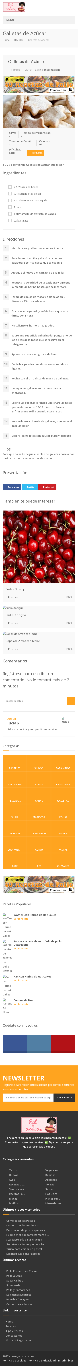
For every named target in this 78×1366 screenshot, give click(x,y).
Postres (15, 69)
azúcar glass (21, 220)
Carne (39, 800)
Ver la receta (21, 918)
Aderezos (51, 1179)
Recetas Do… (16, 1184)
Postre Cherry (15, 589)
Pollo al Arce (14, 1276)
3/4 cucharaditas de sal (27, 193)
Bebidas (50, 1175)
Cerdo (39, 849)
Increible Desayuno (18, 1299)
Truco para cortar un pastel (24, 1249)
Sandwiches (16, 1189)
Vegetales (51, 1170)
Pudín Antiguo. (15, 615)
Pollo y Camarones (18, 1290)
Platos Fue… (53, 1198)
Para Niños (63, 768)
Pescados (15, 800)
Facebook (13, 487)
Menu (10, 20)
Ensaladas (63, 784)
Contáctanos (14, 1335)
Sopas (39, 784)
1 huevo (18, 207)
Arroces (15, 833)
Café (15, 866)
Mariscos (39, 817)
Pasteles (14, 768)
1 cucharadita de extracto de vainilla (35, 214)
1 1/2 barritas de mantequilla (30, 200)
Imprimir (36, 152)
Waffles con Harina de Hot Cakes (35, 915)
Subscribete (64, 1097)
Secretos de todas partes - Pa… (26, 1244)
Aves (11, 1179)
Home (6, 40)
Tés (39, 866)
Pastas (63, 849)
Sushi (15, 817)
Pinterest (48, 487)
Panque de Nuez (24, 1000)
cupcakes (63, 866)
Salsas (49, 1189)
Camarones (39, 833)
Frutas (12, 1198)
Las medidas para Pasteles (23, 1253)
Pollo (63, 817)
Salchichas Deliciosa (19, 1294)
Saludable (15, 784)
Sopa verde (13, 1285)
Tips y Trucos (14, 1331)
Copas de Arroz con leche (22, 641)
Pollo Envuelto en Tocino (22, 1271)
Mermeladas (53, 1203)
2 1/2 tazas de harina (26, 187)
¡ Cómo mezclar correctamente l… (28, 1235)
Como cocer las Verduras (22, 1225)
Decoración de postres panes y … (27, 1230)
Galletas (63, 800)
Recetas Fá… (16, 1194)
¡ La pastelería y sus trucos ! (24, 1239)
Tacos (12, 1170)
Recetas (18, 40)
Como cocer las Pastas (20, 1220)
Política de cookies (14, 1360)
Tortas (49, 1184)
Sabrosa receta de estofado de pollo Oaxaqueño (37, 943)
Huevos (13, 1175)
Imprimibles (65, 1360)
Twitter (31, 487)
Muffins (13, 1203)
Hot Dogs (51, 1194)
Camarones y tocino (19, 1304)
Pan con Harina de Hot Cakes (32, 976)
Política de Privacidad (42, 1360)
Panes (63, 833)
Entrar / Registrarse (18, 1340)
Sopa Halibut (14, 1280)
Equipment (15, 849)
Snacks (39, 768)
